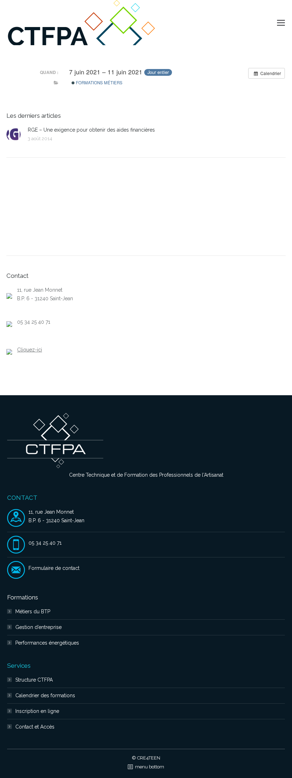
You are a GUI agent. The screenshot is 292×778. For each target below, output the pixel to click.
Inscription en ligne (37, 711)
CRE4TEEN (148, 758)
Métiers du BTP (32, 611)
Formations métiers (98, 82)
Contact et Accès (34, 727)
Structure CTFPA (34, 680)
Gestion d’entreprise (38, 627)
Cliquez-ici (29, 350)
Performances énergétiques (47, 643)
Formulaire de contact (53, 568)
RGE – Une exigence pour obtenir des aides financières (91, 130)
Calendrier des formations (45, 695)
